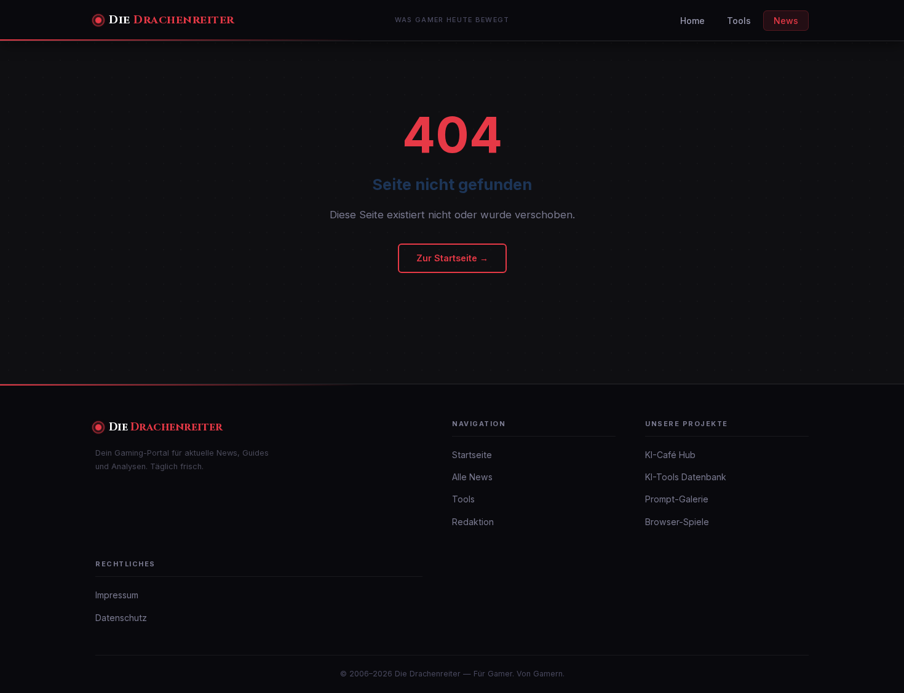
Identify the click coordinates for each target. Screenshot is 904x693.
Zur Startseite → (452, 258)
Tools (739, 20)
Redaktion (473, 522)
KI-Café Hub (670, 454)
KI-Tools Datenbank (685, 477)
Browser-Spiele (677, 522)
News (786, 20)
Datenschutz (121, 617)
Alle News (472, 477)
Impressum (116, 595)
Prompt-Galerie (676, 499)
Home (692, 20)
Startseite (472, 454)
